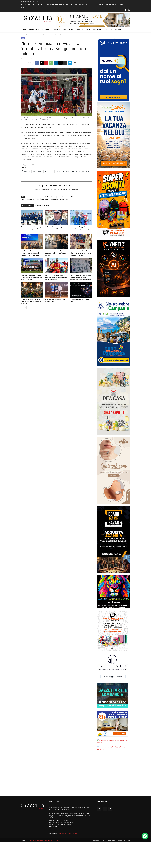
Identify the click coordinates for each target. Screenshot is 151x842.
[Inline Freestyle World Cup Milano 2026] (81, 290)
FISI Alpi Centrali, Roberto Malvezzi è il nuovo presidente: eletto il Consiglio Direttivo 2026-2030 (31, 253)
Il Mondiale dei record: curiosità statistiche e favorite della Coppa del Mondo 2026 (31, 301)
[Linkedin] (128, 10)
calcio (23, 199)
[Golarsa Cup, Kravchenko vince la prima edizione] (56, 290)
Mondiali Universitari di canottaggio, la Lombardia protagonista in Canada (32, 229)
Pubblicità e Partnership (123, 840)
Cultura (45, 29)
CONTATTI (120, 4)
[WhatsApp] (51, 63)
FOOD (79, 29)
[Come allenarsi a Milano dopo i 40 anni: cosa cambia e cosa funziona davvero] (56, 241)
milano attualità (44, 197)
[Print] (65, 63)
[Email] (60, 63)
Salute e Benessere (93, 29)
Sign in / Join (40, 1)
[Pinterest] (46, 63)
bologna (53, 197)
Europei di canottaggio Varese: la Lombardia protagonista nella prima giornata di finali (81, 229)
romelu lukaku (71, 197)
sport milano (44, 199)
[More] (75, 63)
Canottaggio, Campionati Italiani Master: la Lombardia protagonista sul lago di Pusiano (31, 277)
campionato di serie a (32, 197)
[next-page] (25, 307)
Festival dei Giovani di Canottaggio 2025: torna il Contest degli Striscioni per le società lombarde (80, 277)
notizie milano (81, 197)
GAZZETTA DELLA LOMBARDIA (36, 4)
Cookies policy (54, 827)
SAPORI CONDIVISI (111, 4)
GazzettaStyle (68, 29)
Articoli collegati (27, 205)
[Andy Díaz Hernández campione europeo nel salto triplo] (56, 217)
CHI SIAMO (23, 4)
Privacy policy (111, 840)
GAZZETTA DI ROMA (71, 4)
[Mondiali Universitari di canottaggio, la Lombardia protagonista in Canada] (32, 217)
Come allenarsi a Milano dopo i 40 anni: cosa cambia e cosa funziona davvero (55, 253)
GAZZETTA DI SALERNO (98, 4)
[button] (118, 10)
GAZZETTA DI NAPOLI (84, 4)
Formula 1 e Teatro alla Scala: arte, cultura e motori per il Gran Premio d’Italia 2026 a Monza (80, 253)
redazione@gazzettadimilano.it (67, 833)
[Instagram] (125, 10)
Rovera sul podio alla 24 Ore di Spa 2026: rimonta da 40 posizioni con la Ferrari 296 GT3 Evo (56, 277)
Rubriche (118, 29)
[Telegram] (70, 63)
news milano (61, 197)
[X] (42, 63)
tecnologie (47, 840)
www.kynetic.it (55, 840)
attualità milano (64, 199)
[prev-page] (22, 307)
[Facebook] (122, 10)
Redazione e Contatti (99, 840)
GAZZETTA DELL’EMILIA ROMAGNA (55, 4)
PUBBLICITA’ (24, 7)
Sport (108, 29)
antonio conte (30, 199)
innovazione (30, 840)
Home (24, 29)
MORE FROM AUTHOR (42, 205)
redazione (25, 58)
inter (38, 199)
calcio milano (54, 199)
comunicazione (39, 840)
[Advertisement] (113, 774)
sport (88, 197)
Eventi (55, 29)
